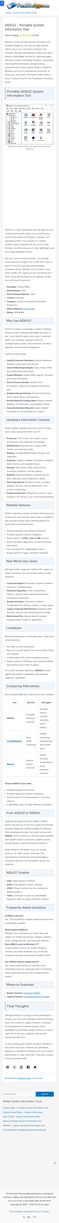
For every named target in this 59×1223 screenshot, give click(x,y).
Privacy (36, 1211)
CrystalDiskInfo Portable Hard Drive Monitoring (24, 1130)
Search (45, 1094)
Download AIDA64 (31, 993)
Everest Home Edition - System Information (23, 1112)
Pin (28, 1217)
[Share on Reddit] (21, 1067)
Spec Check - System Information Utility (21, 1116)
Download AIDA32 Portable (37, 996)
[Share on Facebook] (28, 1067)
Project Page (29, 309)
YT (34, 1217)
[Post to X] (14, 1067)
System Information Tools (25, 13)
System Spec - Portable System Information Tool (25, 1108)
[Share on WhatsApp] (35, 1067)
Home (8, 13)
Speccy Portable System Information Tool (22, 1121)
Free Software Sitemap (20, 1211)
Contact (45, 1211)
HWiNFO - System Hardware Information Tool (24, 1125)
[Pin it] (7, 1067)
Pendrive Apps (24, 1078)
